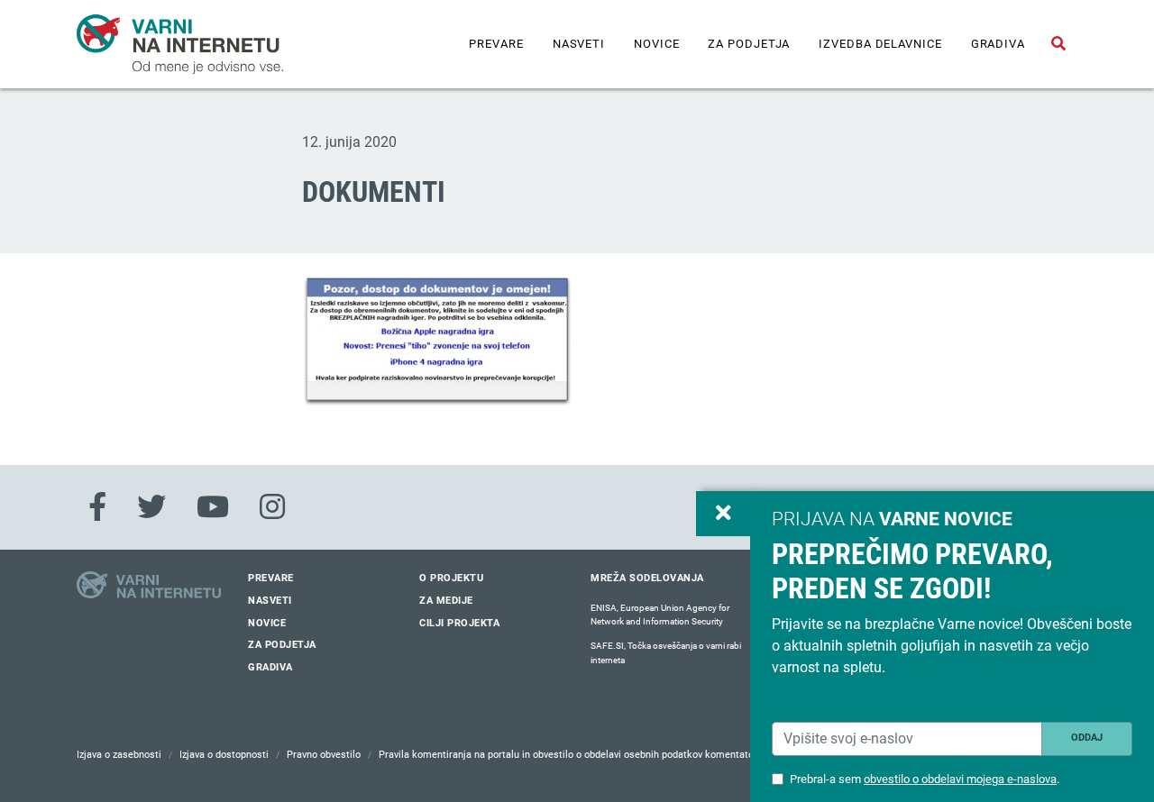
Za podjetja (749, 43)
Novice (656, 43)
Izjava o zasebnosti (119, 755)
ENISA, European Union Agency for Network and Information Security (660, 615)
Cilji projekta (459, 623)
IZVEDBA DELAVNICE (880, 43)
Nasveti (579, 43)
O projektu (451, 578)
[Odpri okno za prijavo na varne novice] (723, 513)
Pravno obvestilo (324, 755)
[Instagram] (272, 507)
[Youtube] (213, 507)
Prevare (496, 43)
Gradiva (998, 43)
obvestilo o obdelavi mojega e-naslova (960, 779)
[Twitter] (151, 507)
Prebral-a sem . (924, 779)
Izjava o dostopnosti (224, 755)
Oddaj (1087, 737)
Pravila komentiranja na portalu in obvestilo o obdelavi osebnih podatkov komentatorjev (574, 755)
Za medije (446, 600)
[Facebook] (97, 507)
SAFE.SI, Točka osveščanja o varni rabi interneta (666, 653)
